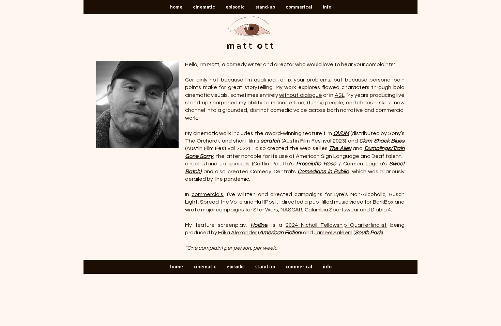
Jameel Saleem (333, 232)
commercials (207, 194)
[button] (203, 7)
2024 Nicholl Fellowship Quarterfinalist (336, 225)
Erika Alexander (237, 232)
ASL (340, 95)
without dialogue (300, 95)
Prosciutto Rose (316, 163)
